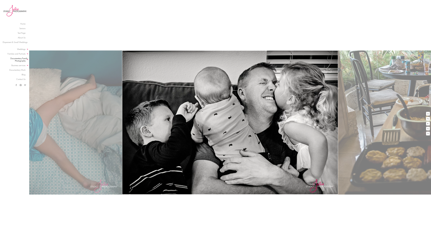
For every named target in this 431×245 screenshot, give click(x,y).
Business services (18, 65)
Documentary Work (17, 70)
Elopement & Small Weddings (15, 42)
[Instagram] (21, 85)
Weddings (21, 49)
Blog (23, 74)
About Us (21, 37)
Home (22, 24)
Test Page (21, 33)
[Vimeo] (25, 85)
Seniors (22, 28)
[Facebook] (16, 85)
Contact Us (20, 79)
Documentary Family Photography (18, 59)
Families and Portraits (16, 54)
